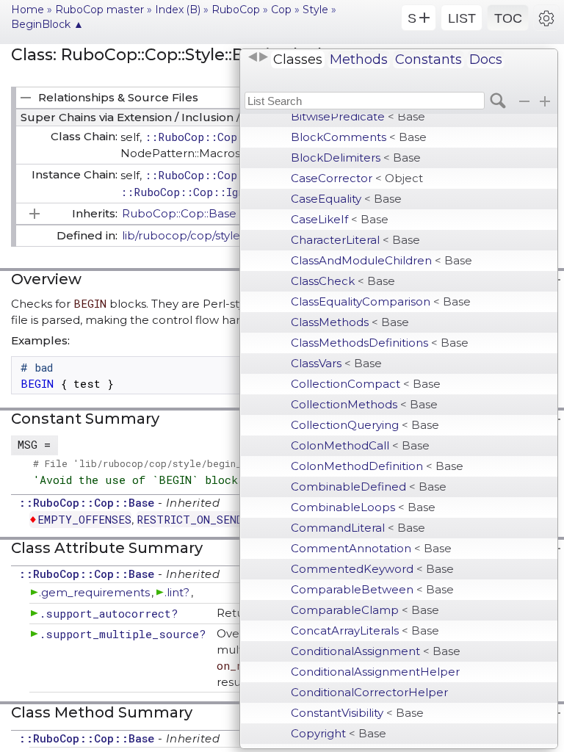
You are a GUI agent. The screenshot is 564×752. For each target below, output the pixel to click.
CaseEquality (346, 199)
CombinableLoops (363, 507)
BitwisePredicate (358, 116)
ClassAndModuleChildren (381, 260)
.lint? (176, 592)
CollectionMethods (364, 404)
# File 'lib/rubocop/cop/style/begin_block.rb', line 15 (190, 463)
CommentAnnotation (371, 548)
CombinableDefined (368, 487)
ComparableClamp (365, 610)
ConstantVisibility (357, 713)
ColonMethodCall (360, 445)
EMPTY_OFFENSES (84, 519)
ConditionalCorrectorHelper (369, 692)
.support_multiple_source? (122, 633)
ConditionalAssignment (375, 651)
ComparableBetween (372, 589)
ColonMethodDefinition (377, 466)
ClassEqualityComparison (381, 301)
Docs (485, 59)
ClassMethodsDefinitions (380, 343)
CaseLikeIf (339, 219)
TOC (508, 18)
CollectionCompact (366, 384)
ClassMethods (350, 322)
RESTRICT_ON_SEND (190, 519)
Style (315, 9)
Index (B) (177, 9)
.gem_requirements (94, 592)
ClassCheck (343, 281)
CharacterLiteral (355, 240)
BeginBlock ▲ (47, 24)
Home (27, 9)
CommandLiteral (358, 528)
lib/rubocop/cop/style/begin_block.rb (225, 235)
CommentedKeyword (372, 569)
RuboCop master (99, 9)
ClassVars (336, 363)
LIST (462, 18)
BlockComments (359, 137)
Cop (281, 9)
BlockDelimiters (356, 157)
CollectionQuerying (365, 425)
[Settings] (546, 17)
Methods (359, 59)
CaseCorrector (357, 178)
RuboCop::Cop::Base (179, 213)
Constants (428, 59)
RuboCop (236, 9)
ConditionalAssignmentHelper (375, 672)
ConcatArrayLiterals (365, 630)
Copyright (338, 733)
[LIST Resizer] (258, 57)
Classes (297, 59)
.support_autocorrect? (108, 613)
